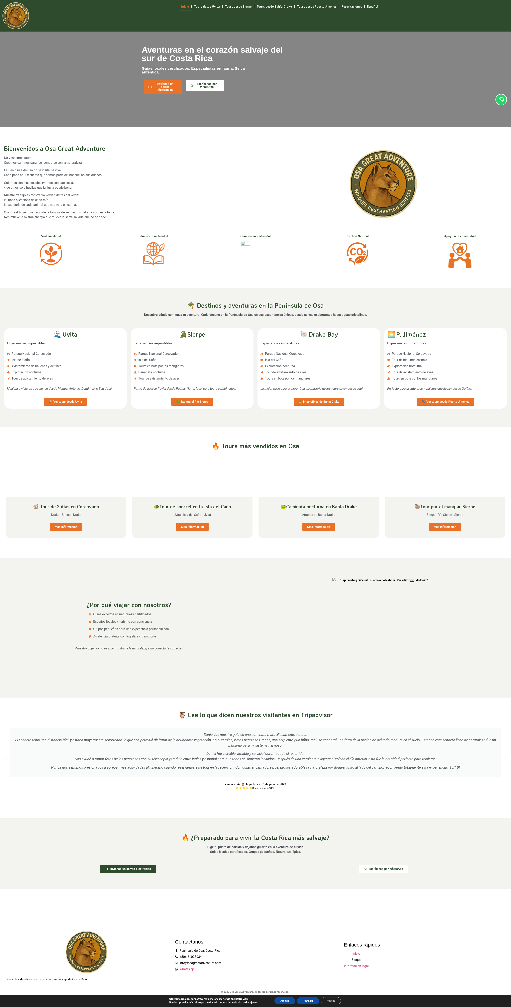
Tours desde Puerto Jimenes (316, 6)
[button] (6, 759)
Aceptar (284, 1000)
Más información (66, 527)
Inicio (185, 6)
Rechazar (308, 1000)
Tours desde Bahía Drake (274, 6)
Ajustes (331, 1000)
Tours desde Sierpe (238, 6)
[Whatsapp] (501, 99)
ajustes (254, 1002)
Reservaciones (352, 6)
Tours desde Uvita (207, 6)
